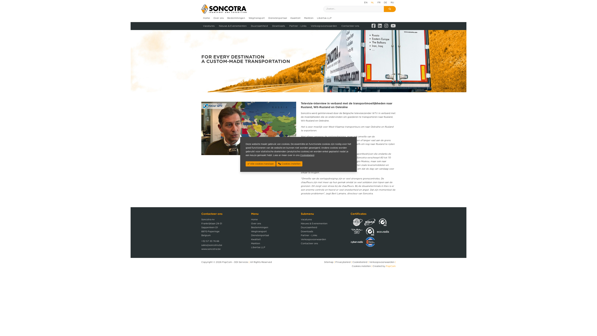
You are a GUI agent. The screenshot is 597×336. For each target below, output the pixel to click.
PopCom (227, 262)
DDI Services (241, 262)
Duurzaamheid (259, 26)
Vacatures (209, 26)
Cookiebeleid (359, 262)
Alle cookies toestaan (262, 164)
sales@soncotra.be (211, 245)
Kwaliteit (295, 18)
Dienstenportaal (277, 18)
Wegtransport (257, 18)
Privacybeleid (343, 262)
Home (206, 18)
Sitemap (328, 262)
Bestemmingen (236, 18)
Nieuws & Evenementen (233, 26)
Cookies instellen (361, 266)
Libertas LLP (324, 18)
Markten (308, 18)
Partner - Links (297, 26)
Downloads (278, 26)
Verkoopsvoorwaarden (324, 26)
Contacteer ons (350, 26)
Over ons (218, 18)
